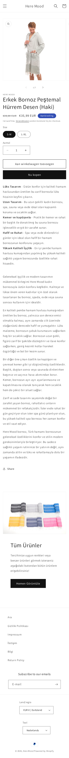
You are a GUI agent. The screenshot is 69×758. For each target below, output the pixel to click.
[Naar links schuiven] (26, 87)
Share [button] (10, 468)
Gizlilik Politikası (18, 626)
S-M (9, 134)
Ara (10, 617)
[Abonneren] (56, 684)
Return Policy (16, 660)
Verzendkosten (22, 121)
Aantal (6, 142)
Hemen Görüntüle (28, 583)
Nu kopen (34, 175)
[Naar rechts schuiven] (43, 87)
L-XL (24, 134)
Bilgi (10, 651)
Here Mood (28, 751)
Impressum (15, 634)
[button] (5, 6)
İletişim (12, 643)
